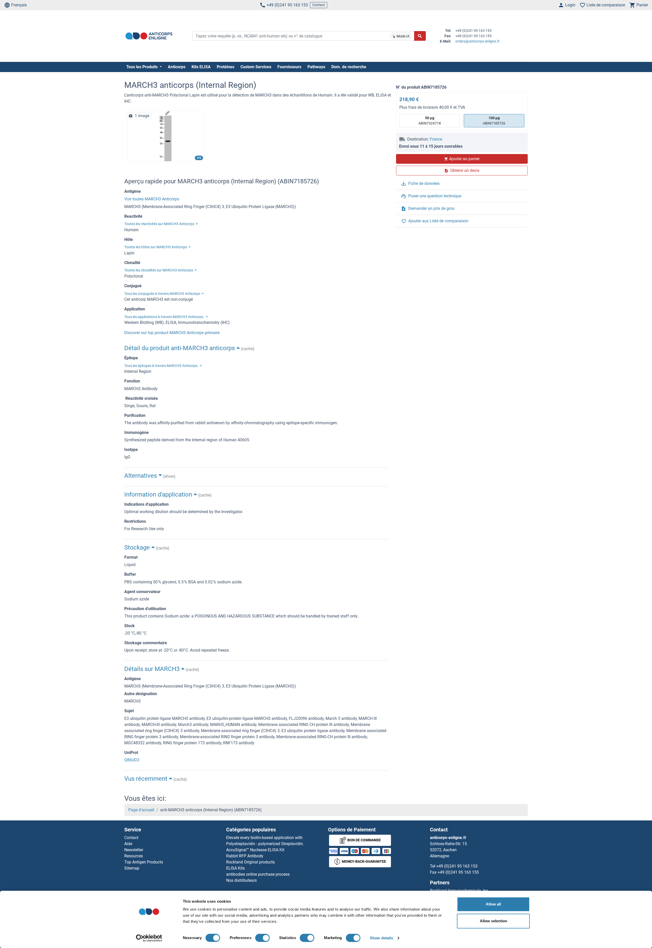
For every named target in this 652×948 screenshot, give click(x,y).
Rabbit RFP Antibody (244, 856)
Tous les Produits (142, 66)
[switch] (262, 938)
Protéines (225, 66)
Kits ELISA (201, 66)
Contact (318, 5)
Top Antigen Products (143, 862)
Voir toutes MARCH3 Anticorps (151, 199)
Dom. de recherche (348, 66)
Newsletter (133, 849)
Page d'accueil (141, 809)
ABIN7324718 (429, 120)
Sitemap (131, 868)
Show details (381, 938)
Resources (133, 856)
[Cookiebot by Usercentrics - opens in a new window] (149, 938)
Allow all (493, 904)
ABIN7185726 (494, 120)
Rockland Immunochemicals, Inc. (459, 890)
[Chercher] (420, 36)
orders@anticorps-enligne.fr (477, 41)
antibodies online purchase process (258, 874)
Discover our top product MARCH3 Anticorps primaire (172, 332)
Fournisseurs (289, 66)
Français (19, 5)
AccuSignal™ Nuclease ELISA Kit (255, 849)
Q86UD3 (131, 760)
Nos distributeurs (241, 880)
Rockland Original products (250, 862)
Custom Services (255, 66)
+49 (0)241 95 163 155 (458, 872)
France (436, 139)
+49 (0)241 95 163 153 (287, 5)
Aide (128, 843)
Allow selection (493, 921)
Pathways (316, 66)
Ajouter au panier (464, 158)
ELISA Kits (235, 868)
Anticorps (176, 66)
